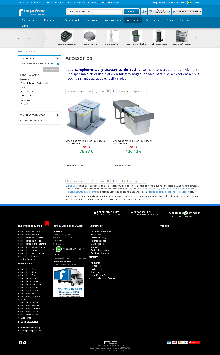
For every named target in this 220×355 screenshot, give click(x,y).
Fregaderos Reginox (29, 305)
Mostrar (122, 91)
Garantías (95, 247)
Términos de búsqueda (53, 2)
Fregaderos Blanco (29, 314)
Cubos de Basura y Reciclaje (33, 83)
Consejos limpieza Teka (31, 330)
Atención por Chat (99, 275)
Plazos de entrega (99, 237)
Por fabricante (29, 20)
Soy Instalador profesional (103, 278)
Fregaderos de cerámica (31, 237)
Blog (102, 2)
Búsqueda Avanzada (76, 2)
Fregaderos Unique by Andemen (29, 298)
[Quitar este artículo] (58, 64)
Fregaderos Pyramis (29, 287)
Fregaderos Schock (29, 290)
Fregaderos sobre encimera (33, 244)
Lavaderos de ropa (29, 256)
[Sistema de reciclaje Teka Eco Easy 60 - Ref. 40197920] (86, 117)
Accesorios (133, 20)
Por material (72, 20)
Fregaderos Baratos (178, 20)
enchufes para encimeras (86, 191)
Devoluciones (97, 244)
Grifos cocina (152, 20)
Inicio (20, 51)
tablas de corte (156, 191)
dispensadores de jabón (177, 191)
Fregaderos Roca (28, 293)
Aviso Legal (96, 234)
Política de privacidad (101, 231)
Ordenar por (73, 91)
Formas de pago (98, 240)
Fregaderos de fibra (29, 234)
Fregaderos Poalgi (28, 269)
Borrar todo (51, 69)
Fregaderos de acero (30, 231)
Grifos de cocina (27, 259)
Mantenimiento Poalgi (30, 327)
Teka (23, 104)
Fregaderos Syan (28, 272)
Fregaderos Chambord (31, 284)
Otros (24, 25)
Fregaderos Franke (29, 311)
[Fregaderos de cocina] (31, 11)
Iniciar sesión (113, 2)
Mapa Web (35, 2)
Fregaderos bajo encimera (32, 247)
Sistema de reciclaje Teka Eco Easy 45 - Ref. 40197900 (133, 142)
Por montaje (51, 20)
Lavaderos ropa (112, 20)
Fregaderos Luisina (29, 281)
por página (134, 91)
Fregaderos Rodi (28, 278)
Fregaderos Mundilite (30, 308)
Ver (102, 91)
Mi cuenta (23, 2)
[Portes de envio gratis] (68, 281)
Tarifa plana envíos (100, 250)
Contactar (92, 2)
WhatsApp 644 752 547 (73, 249)
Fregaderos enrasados (30, 250)
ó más (27, 95)
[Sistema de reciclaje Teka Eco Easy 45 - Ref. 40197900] (133, 117)
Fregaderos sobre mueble (32, 253)
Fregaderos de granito (30, 240)
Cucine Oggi (71, 185)
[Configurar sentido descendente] (95, 91)
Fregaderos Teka (28, 275)
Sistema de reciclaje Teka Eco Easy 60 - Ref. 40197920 (86, 142)
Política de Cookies (100, 253)
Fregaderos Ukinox (29, 302)
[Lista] (113, 91)
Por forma (91, 20)
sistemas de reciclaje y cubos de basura (157, 188)
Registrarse (96, 266)
